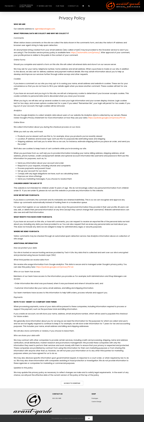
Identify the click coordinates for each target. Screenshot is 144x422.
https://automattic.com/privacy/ (85, 52)
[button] (89, 6)
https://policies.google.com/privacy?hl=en (106, 117)
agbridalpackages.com (45, 29)
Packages (95, 398)
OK (89, 418)
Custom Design (96, 402)
